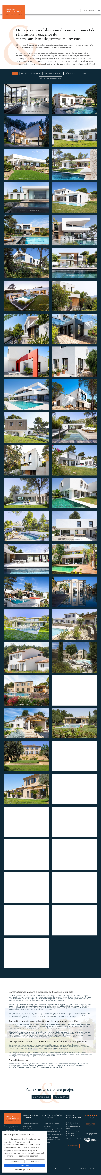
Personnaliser (14, 1161)
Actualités (47, 1142)
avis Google (90, 1118)
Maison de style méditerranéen (53, 1129)
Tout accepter (24, 1165)
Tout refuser (35, 1161)
